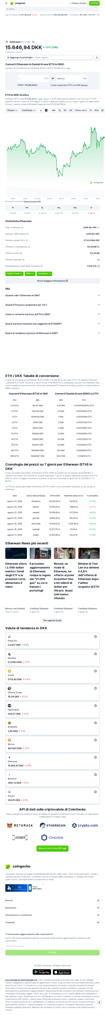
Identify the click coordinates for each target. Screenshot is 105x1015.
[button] (52, 281)
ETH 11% (91, 15)
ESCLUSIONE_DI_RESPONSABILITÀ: (21, 980)
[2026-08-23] (102, 110)
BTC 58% (83, 15)
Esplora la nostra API (32, 201)
